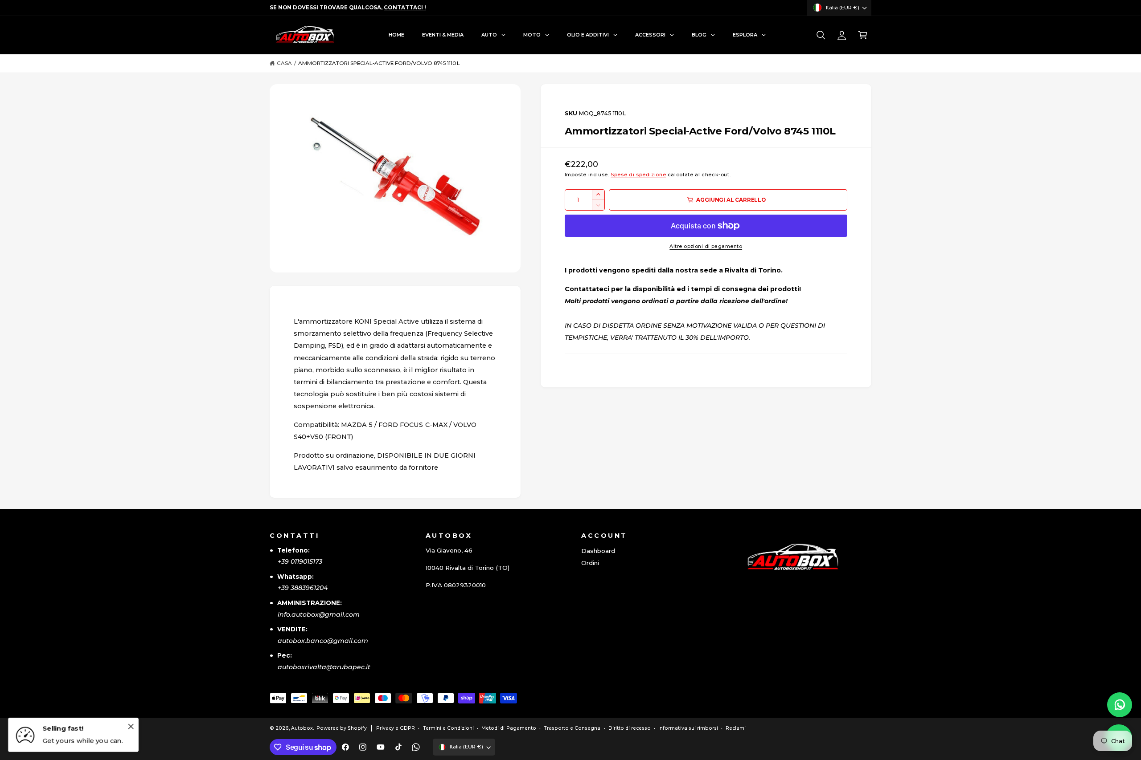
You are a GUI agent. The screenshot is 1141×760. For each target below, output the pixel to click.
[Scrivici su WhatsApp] (1119, 704)
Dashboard (598, 550)
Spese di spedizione (638, 175)
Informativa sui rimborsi (688, 728)
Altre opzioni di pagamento (705, 246)
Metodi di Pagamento (508, 728)
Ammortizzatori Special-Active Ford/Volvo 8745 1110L (379, 63)
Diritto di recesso (629, 728)
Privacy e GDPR (395, 728)
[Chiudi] (131, 726)
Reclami (736, 728)
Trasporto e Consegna (572, 728)
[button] (820, 35)
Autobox (302, 728)
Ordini (590, 562)
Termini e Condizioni (448, 728)
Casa (284, 63)
